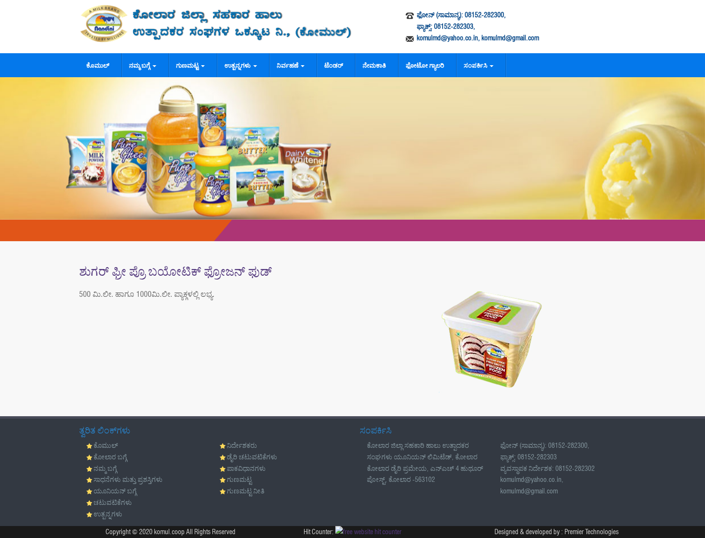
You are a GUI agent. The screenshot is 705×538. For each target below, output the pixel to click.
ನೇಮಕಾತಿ (374, 65)
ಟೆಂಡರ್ (333, 65)
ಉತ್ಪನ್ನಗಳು (238, 65)
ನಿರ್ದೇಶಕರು (242, 445)
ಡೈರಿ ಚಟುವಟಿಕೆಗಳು (252, 457)
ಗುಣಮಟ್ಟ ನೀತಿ (245, 491)
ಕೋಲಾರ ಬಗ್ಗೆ (110, 457)
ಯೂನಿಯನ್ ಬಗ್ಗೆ (115, 491)
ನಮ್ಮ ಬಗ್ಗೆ (140, 65)
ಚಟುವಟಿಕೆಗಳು (113, 502)
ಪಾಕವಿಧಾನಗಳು (246, 468)
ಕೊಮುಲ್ (97, 65)
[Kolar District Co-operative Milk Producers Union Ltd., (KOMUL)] (215, 23)
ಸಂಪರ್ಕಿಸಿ (476, 65)
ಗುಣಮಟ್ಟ (188, 65)
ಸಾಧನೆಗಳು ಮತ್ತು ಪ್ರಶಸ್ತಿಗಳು (128, 479)
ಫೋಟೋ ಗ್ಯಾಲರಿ (425, 65)
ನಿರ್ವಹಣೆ (288, 65)
